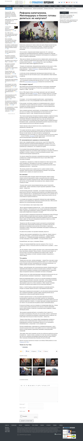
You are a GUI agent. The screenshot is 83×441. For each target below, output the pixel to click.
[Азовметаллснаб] (74, 438)
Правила (55, 425)
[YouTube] (67, 2)
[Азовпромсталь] (69, 433)
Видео (61, 6)
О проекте (48, 425)
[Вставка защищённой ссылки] (39, 385)
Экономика (25, 347)
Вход (73, 6)
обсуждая (32, 136)
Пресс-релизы (42, 6)
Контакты (7, 427)
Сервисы (67, 6)
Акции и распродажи (38, 8)
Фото (55, 6)
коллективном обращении (31, 81)
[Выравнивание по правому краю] (33, 385)
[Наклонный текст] (23, 385)
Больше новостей (11, 113)
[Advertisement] (69, 43)
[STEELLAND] (65, 433)
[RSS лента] (71, 2)
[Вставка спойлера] (49, 385)
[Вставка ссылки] (37, 385)
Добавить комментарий (26, 420)
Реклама (42, 425)
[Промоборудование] (65, 438)
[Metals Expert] (69, 438)
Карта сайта (7, 431)
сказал (34, 62)
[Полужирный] (21, 385)
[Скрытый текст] (43, 385)
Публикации (17, 6)
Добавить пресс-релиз (71, 8)
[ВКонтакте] (59, 2)
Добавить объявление (60, 8)
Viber (27, 342)
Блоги (49, 6)
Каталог (34, 6)
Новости (8, 6)
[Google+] (69, 2)
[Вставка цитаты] (45, 385)
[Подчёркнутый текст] (25, 385)
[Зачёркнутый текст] (27, 385)
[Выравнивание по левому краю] (29, 385)
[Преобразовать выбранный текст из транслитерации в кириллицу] (47, 385)
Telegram (22, 342)
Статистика (7, 430)
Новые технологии (18, 8)
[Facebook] (64, 2)
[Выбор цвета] (41, 385)
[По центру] (31, 385)
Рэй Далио (35, 69)
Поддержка (7, 428)
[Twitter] (62, 2)
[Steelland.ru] (74, 433)
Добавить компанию (48, 8)
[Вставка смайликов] (35, 385)
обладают (35, 93)
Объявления (26, 6)
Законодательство (28, 8)
